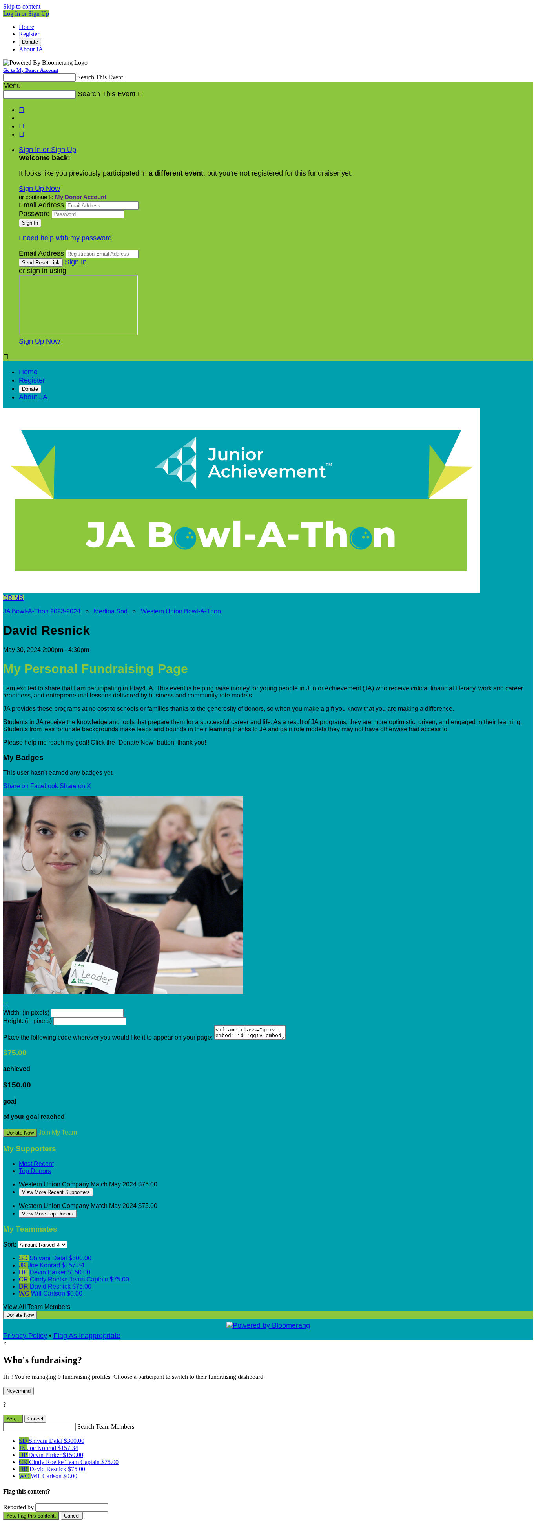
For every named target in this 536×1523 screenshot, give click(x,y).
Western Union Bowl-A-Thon (181, 611)
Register (29, 34)
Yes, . (13, 1419)
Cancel (35, 1419)
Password (34, 214)
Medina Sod (111, 611)
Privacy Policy (25, 1336)
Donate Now (20, 1133)
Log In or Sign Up (26, 13)
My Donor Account (80, 197)
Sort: (9, 1244)
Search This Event (100, 77)
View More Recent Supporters (56, 1192)
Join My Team (57, 1132)
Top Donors (35, 1171)
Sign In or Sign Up (47, 150)
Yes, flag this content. (31, 1516)
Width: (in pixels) (26, 1012)
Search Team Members (105, 1426)
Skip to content (21, 6)
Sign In (76, 262)
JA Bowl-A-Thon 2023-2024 (41, 611)
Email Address (41, 205)
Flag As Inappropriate (86, 1336)
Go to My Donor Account (30, 70)
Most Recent (36, 1164)
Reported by (18, 1507)
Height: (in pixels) (27, 1021)
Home (26, 27)
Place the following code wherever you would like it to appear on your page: (108, 1037)
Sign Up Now (39, 188)
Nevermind (18, 1391)
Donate (30, 42)
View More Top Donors (47, 1214)
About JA (31, 49)
